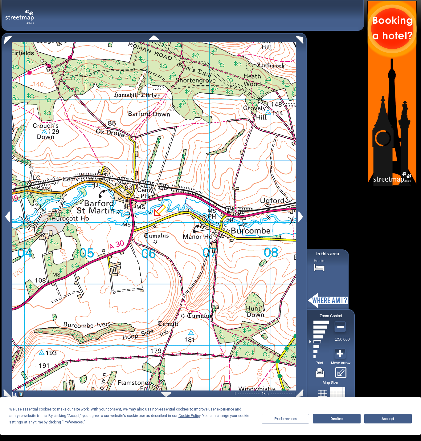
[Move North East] (301, 38)
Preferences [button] (73, 422)
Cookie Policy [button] (189, 416)
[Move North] (154, 38)
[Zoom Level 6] (319, 332)
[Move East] (301, 216)
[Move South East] (301, 393)
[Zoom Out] (341, 327)
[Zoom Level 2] (319, 351)
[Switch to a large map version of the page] (331, 393)
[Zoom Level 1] (319, 356)
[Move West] (7, 216)
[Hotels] (319, 266)
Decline (336, 419)
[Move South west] (6, 393)
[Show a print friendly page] (320, 370)
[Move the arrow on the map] (340, 370)
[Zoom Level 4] (319, 341)
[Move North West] (7, 38)
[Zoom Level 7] (319, 327)
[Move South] (166, 394)
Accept (388, 419)
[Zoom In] (341, 354)
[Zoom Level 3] (319, 346)
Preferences (285, 419)
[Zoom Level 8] (319, 322)
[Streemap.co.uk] (20, 13)
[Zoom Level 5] (319, 336)
